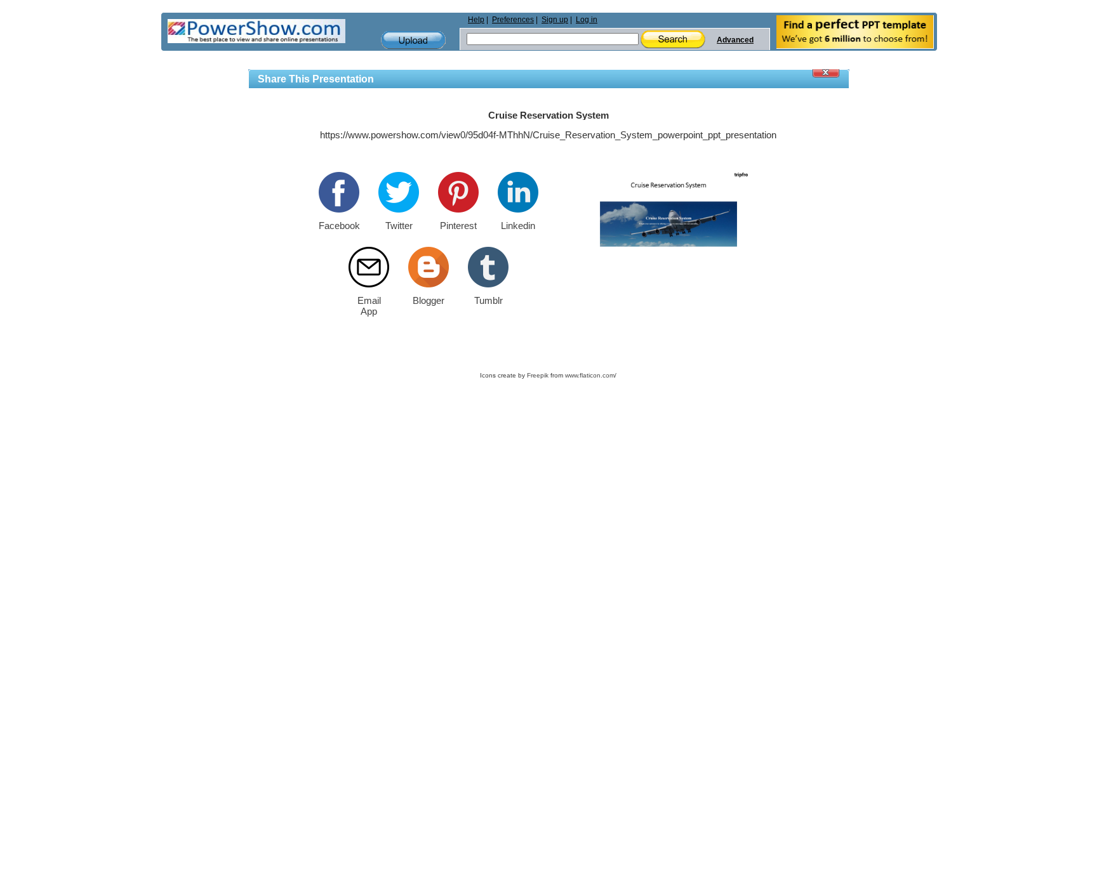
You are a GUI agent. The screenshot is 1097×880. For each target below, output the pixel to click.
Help (476, 19)
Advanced (735, 40)
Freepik (537, 375)
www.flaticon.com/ (590, 375)
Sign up (555, 19)
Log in (586, 19)
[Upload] (413, 40)
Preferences (513, 19)
